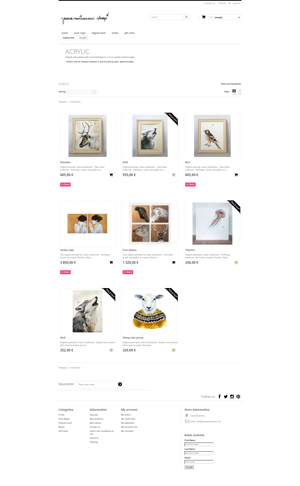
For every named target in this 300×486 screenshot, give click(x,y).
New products (96, 419)
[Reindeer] (87, 136)
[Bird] (212, 136)
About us (94, 438)
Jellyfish (190, 250)
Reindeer (65, 162)
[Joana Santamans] (87, 19)
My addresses (127, 423)
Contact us (209, 3)
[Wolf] (150, 136)
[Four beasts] (150, 223)
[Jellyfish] (212, 223)
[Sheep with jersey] (150, 311)
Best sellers (95, 423)
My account (129, 409)
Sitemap (94, 442)
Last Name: (190, 449)
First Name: (190, 440)
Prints (65, 33)
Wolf (125, 162)
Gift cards (129, 33)
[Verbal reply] (87, 223)
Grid (234, 94)
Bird (187, 162)
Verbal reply (67, 250)
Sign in (236, 3)
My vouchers (127, 431)
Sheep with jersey (133, 337)
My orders (126, 415)
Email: (188, 458)
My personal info (129, 427)
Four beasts (130, 250)
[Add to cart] (111, 175)
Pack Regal (79, 33)
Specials (94, 415)
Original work (99, 33)
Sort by (62, 92)
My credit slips (128, 419)
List (239, 94)
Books (115, 33)
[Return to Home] (59, 38)
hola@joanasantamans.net (209, 421)
